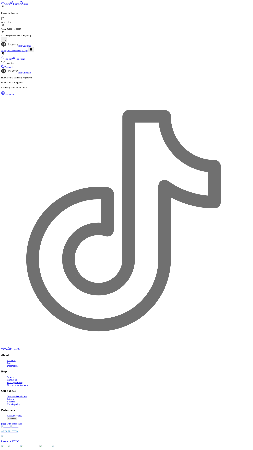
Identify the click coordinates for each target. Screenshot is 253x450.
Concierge (20, 59)
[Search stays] (4, 39)
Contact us (12, 380)
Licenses (11, 401)
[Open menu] (31, 49)
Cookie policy (13, 404)
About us (11, 360)
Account (9, 67)
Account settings (14, 415)
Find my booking (15, 382)
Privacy (10, 399)
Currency (12, 419)
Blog (9, 363)
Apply (25, 50)
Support (10, 377)
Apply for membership (11, 50)
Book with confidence (11, 423)
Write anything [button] (24, 35)
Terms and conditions (17, 396)
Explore (8, 59)
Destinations (12, 366)
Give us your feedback (17, 385)
